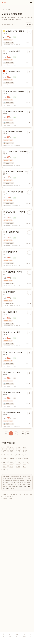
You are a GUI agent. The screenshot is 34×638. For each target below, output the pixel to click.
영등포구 (25, 462)
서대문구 (12, 458)
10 (23, 433)
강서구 (25, 447)
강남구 (4, 447)
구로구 (18, 451)
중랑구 (4, 470)
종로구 (18, 466)
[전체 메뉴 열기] (31, 2)
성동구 (26, 458)
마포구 (4, 458)
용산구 (4, 466)
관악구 (4, 451)
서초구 (19, 458)
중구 (24, 466)
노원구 (4, 454)
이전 (6, 433)
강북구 (18, 447)
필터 (29, 24)
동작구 (26, 454)
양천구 (18, 462)
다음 (28, 433)
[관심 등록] (29, 32)
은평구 (11, 466)
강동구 (11, 447)
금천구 (25, 451)
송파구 (11, 462)
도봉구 (11, 454)
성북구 (4, 462)
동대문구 (18, 454)
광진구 (11, 451)
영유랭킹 (5, 2)
